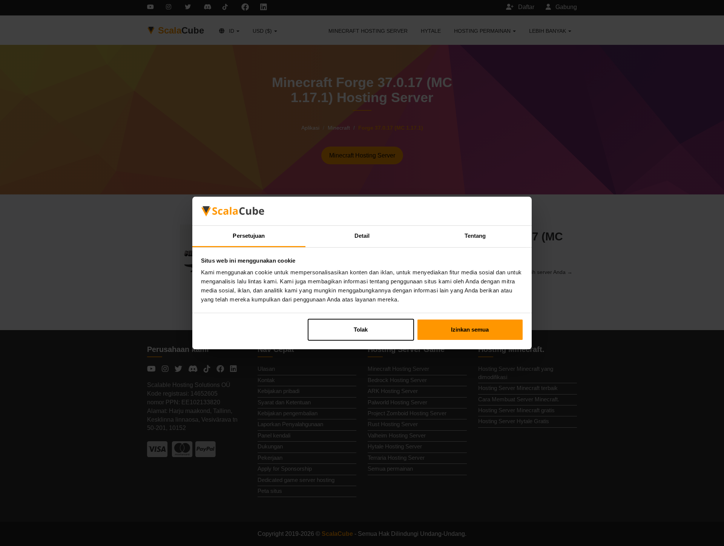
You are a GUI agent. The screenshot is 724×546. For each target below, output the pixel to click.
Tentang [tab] (475, 235)
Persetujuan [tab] (249, 235)
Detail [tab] (362, 235)
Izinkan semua (470, 329)
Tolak (361, 329)
